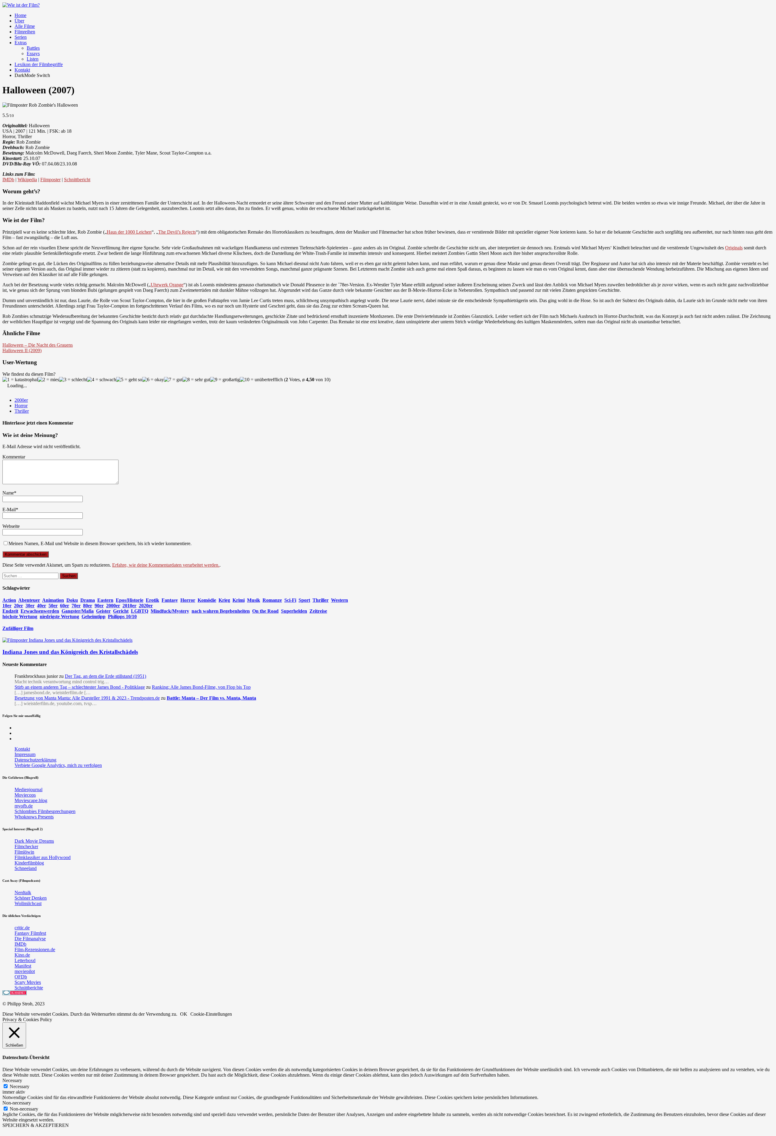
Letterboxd (25, 960)
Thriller (22, 411)
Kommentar (13, 456)
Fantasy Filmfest (30, 933)
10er (7, 605)
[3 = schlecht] (73, 379)
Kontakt (22, 69)
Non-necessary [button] (16, 1102)
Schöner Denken (31, 898)
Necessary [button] (12, 1080)
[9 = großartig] (225, 379)
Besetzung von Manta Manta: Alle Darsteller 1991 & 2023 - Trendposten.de (87, 698)
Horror (21, 405)
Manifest (23, 965)
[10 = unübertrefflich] (261, 379)
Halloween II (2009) (22, 350)
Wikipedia (27, 179)
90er (99, 605)
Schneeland (26, 868)
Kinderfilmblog (29, 862)
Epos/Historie (129, 600)
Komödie (207, 600)
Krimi (238, 600)
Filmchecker (26, 846)
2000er (21, 400)
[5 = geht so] (129, 379)
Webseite (11, 526)
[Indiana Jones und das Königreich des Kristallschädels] (67, 640)
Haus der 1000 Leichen (129, 232)
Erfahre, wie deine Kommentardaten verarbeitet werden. (165, 565)
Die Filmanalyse (30, 938)
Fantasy (170, 600)
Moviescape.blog (31, 800)
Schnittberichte (29, 987)
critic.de (22, 927)
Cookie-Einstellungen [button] (211, 1014)
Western (339, 600)
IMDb (8, 179)
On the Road (265, 611)
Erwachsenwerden (40, 611)
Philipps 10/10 (122, 616)
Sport (304, 600)
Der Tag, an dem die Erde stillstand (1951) (105, 676)
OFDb (21, 976)
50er (53, 605)
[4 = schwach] (101, 379)
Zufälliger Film (17, 628)
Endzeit (10, 611)
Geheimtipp (93, 616)
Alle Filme (25, 26)
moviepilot (25, 971)
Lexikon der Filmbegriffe (39, 64)
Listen (32, 59)
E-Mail (9, 509)
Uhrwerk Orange (167, 284)
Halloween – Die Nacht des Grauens (37, 345)
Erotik (152, 600)
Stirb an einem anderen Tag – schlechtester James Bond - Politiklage (80, 687)
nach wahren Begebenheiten (221, 611)
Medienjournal (28, 789)
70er (76, 605)
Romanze (272, 600)
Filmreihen (25, 31)
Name (8, 492)
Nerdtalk (23, 892)
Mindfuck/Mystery (170, 611)
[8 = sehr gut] (196, 379)
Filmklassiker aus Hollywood (43, 857)
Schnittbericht (77, 179)
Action (9, 600)
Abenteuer (29, 600)
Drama (87, 600)
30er (30, 605)
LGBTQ (139, 611)
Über (19, 20)
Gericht (121, 611)
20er (18, 605)
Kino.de (22, 955)
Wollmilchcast (28, 903)
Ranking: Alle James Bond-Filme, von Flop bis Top (201, 687)
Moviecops (25, 795)
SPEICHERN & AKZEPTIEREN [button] (35, 1125)
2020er (146, 605)
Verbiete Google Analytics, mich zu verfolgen (58, 765)
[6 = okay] (153, 379)
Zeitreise (318, 611)
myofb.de (24, 805)
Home (20, 15)
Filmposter (50, 179)
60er (64, 605)
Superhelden (294, 611)
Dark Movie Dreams (34, 841)
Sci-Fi (290, 600)
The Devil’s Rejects (177, 232)
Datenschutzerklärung (35, 759)
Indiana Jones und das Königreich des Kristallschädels (70, 652)
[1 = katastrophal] (20, 379)
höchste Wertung (19, 616)
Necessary (19, 1086)
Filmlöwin (24, 851)
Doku (72, 600)
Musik (253, 600)
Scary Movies (28, 982)
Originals (734, 247)
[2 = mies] (48, 379)
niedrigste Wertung (59, 616)
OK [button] (183, 1014)
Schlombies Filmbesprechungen (45, 811)
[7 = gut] (173, 379)
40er (41, 605)
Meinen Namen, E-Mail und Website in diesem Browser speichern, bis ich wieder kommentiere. (100, 543)
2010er (129, 605)
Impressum (25, 754)
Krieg (224, 600)
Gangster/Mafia (78, 611)
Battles (33, 48)
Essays (33, 53)
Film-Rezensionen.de (35, 949)
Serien (21, 37)
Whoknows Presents (34, 816)
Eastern (105, 600)
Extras (21, 42)
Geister (103, 611)
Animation (53, 600)
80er (87, 605)
